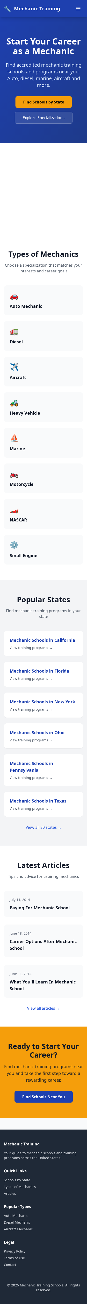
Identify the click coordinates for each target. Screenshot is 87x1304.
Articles (10, 1193)
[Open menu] (78, 8)
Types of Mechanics (20, 1186)
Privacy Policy (14, 1251)
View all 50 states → (44, 827)
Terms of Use (14, 1258)
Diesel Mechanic (17, 1222)
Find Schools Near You (43, 1096)
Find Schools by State (43, 102)
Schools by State (17, 1180)
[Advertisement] (43, 204)
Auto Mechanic (16, 1215)
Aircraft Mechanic (18, 1229)
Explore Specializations (44, 117)
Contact (10, 1264)
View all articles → (43, 1008)
